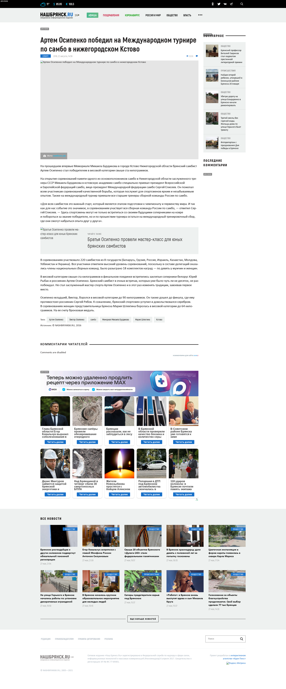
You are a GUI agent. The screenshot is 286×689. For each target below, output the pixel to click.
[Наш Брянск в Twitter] (218, 3)
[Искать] (242, 638)
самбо (93, 319)
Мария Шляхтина (142, 319)
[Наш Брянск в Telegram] (231, 3)
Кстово (159, 319)
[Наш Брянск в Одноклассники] (212, 3)
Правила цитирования (89, 638)
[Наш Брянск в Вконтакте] (225, 3)
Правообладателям (64, 638)
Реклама (108, 638)
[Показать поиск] (242, 4)
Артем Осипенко (56, 319)
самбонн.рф (59, 156)
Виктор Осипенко (77, 319)
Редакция (45, 638)
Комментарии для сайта (185, 356)
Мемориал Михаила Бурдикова (115, 319)
